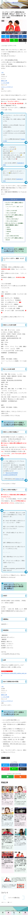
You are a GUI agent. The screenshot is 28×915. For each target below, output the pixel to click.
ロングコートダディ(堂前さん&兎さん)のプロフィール (14, 203)
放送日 (8, 227)
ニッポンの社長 (5, 82)
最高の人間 (4, 80)
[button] (25, 434)
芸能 (8, 757)
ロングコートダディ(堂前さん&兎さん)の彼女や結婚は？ (14, 215)
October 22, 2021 (19, 478)
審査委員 (9, 231)
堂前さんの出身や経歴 (12, 210)
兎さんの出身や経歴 (11, 212)
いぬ (2, 72)
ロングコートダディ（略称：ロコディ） (15, 207)
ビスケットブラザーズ (7, 87)
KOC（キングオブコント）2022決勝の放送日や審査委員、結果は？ (14, 224)
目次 (12, 199)
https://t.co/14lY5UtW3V (12, 472)
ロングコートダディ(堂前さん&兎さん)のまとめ (14, 238)
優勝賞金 (9, 229)
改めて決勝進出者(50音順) (13, 235)
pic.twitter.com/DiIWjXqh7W (10, 474)
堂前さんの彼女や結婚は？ (13, 218)
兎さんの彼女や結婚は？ (12, 221)
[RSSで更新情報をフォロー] (20, 776)
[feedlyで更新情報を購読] (7, 776)
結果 (8, 233)
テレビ (4, 757)
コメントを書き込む (14, 897)
